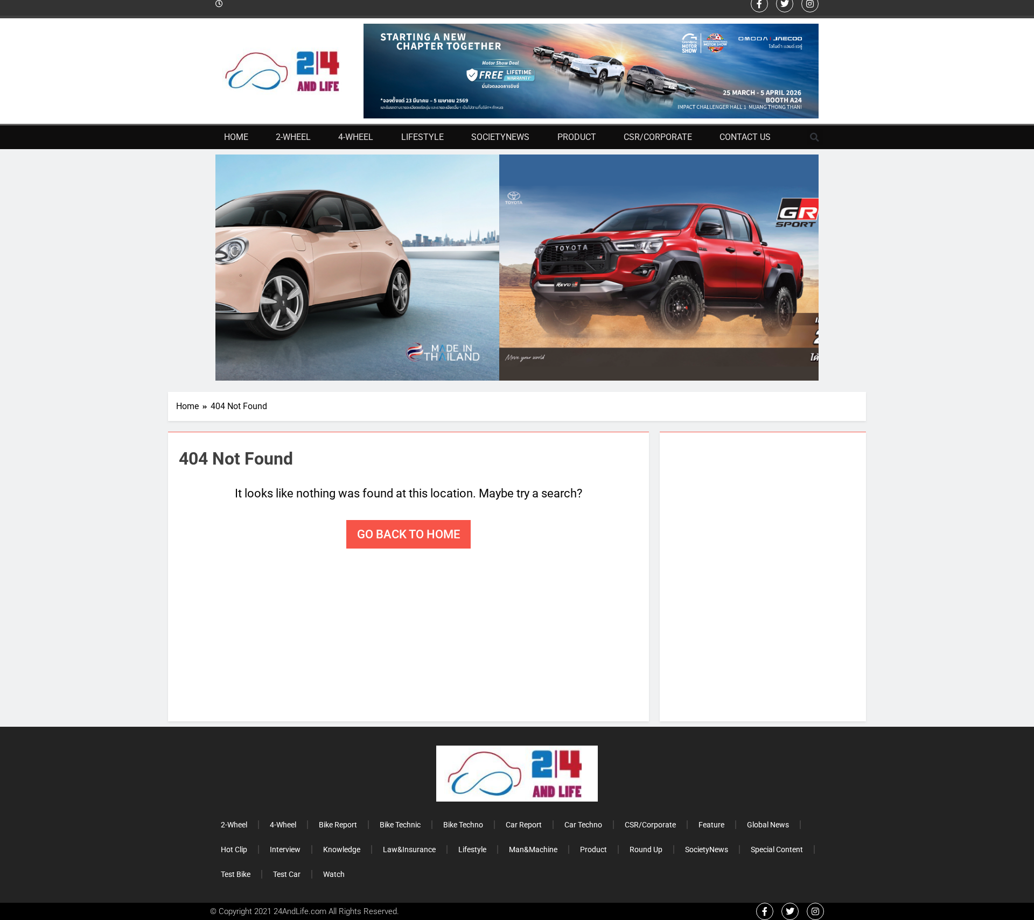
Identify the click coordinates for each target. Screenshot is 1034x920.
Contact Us (745, 137)
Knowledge (341, 849)
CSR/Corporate (658, 137)
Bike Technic (400, 824)
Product (576, 137)
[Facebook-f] (764, 911)
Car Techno (583, 824)
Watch (334, 874)
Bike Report (338, 824)
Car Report (524, 824)
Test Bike (235, 874)
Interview (285, 849)
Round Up (646, 849)
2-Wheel (293, 137)
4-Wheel (355, 137)
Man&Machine (533, 849)
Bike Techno (463, 824)
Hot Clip (234, 849)
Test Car (287, 874)
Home (236, 137)
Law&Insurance (409, 849)
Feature (711, 824)
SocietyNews (500, 137)
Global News (768, 824)
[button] (815, 137)
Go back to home (408, 534)
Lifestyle (422, 137)
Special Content (777, 849)
